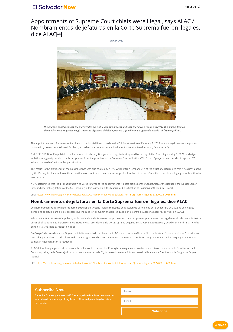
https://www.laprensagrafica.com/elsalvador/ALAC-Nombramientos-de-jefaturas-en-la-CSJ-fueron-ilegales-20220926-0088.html (106, 194)
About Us (190, 7)
